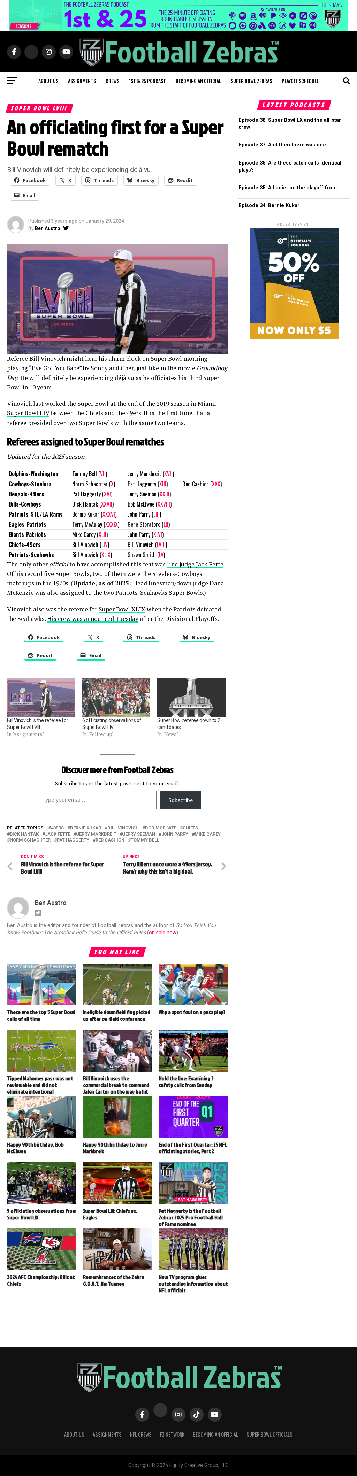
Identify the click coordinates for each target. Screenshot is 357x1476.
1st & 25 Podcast (147, 80)
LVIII (161, 544)
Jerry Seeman (139, 834)
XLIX (106, 554)
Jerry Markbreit (96, 834)
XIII (162, 484)
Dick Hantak (24, 834)
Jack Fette (57, 834)
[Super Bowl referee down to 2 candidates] (191, 697)
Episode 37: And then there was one (282, 145)
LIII (156, 514)
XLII (102, 534)
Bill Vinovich (123, 828)
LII (166, 524)
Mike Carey (208, 834)
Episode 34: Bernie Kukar (268, 205)
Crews (112, 80)
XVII (168, 474)
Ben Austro (47, 228)
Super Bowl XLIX (122, 609)
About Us (74, 1434)
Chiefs (190, 828)
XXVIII (164, 504)
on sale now (162, 933)
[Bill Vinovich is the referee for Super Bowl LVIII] (41, 697)
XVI (107, 494)
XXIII (164, 494)
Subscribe (180, 800)
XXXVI (108, 514)
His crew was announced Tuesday (92, 619)
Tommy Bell (145, 840)
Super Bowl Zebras (251, 80)
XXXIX (111, 524)
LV (161, 554)
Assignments (82, 80)
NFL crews (141, 1434)
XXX (216, 484)
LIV (104, 544)
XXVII (106, 504)
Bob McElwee (160, 828)
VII (103, 474)
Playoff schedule (300, 80)
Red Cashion (110, 840)
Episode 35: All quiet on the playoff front (287, 188)
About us (48, 80)
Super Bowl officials (269, 1434)
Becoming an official (198, 80)
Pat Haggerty (73, 840)
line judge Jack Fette (195, 564)
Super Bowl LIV (28, 413)
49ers (57, 828)
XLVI (157, 534)
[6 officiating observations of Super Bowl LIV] (116, 697)
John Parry (174, 834)
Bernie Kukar (85, 828)
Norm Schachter (30, 840)
